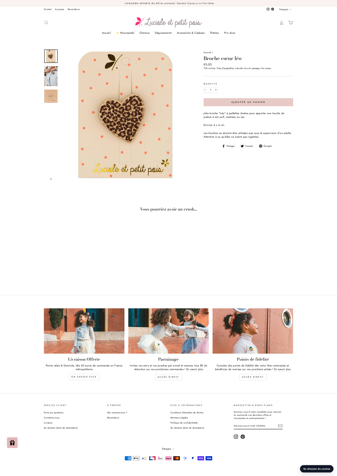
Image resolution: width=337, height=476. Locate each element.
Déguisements (163, 33)
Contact (48, 9)
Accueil (106, 33)
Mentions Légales (179, 417)
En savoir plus (84, 376)
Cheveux (145, 33)
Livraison (48, 422)
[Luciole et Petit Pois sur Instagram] (236, 437)
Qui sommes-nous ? (117, 412)
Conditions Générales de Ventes (186, 412)
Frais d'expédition (225, 68)
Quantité (210, 84)
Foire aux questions (53, 412)
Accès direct (168, 377)
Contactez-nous (51, 417)
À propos (59, 9)
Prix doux (229, 33)
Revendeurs (74, 9)
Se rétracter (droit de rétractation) (61, 427)
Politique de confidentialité (184, 422)
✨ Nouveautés (125, 33)
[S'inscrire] (280, 426)
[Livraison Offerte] (84, 331)
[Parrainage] (168, 331)
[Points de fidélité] (253, 331)
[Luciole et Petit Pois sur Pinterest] (243, 437)
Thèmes (214, 33)
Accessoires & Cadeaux (191, 33)
